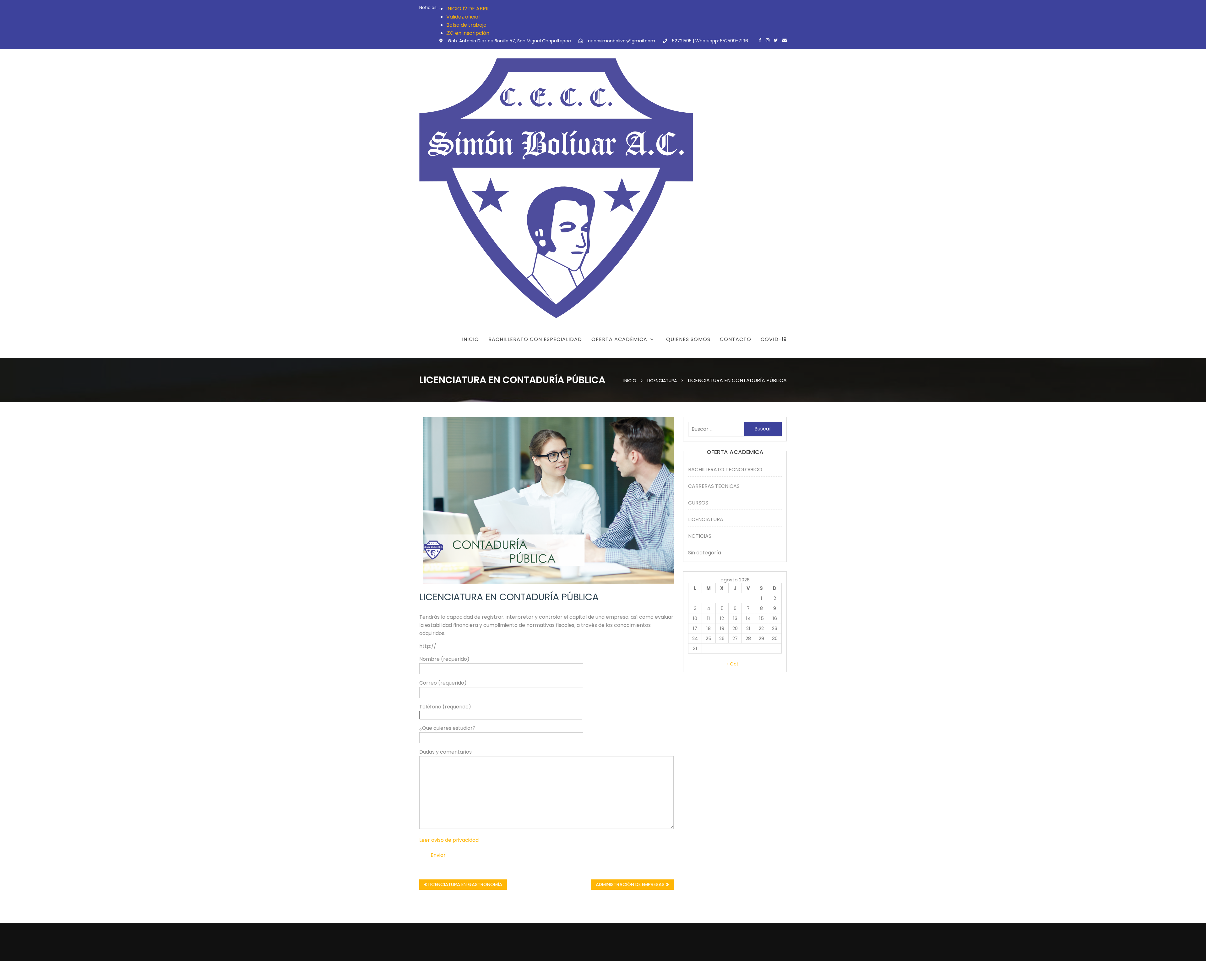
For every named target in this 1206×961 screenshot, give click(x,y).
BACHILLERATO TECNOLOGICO (725, 469)
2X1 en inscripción (467, 33)
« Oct (732, 663)
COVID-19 (774, 339)
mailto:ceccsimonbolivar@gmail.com (784, 40)
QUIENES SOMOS (688, 339)
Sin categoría (704, 552)
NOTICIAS (699, 536)
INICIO (470, 339)
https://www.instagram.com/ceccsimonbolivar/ (767, 40)
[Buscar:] (735, 429)
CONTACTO (735, 339)
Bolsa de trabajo (466, 25)
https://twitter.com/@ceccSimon (776, 40)
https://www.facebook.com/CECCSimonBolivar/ (760, 40)
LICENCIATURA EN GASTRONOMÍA (465, 884)
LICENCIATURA (705, 519)
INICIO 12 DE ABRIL (467, 8)
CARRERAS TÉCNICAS (613, 355)
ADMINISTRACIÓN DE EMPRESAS (630, 884)
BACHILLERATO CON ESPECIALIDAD (535, 339)
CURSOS (698, 502)
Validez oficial (463, 16)
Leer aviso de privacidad (449, 840)
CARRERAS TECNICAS (714, 486)
